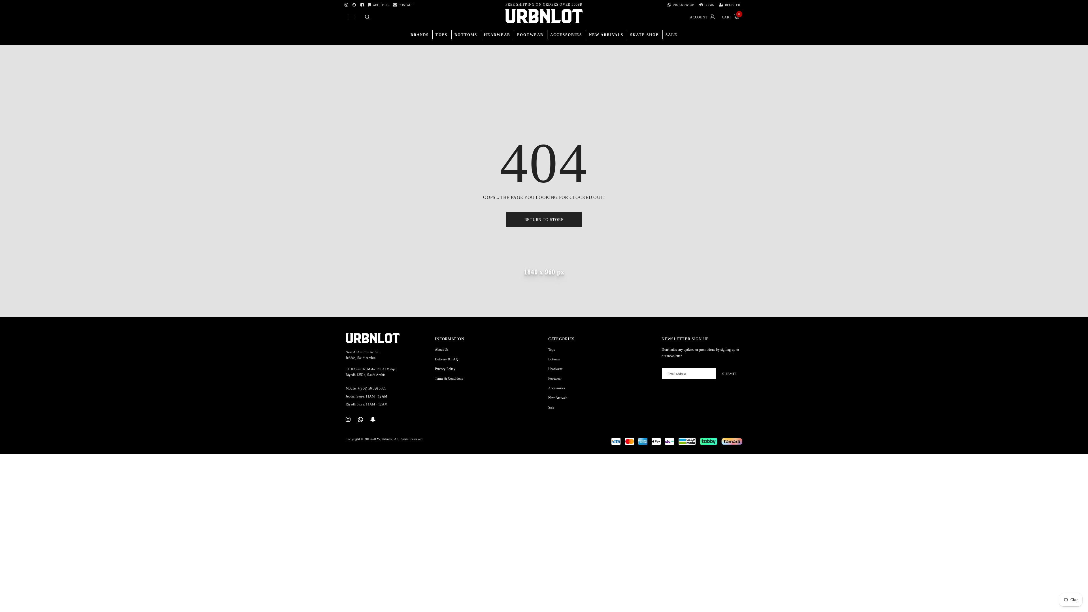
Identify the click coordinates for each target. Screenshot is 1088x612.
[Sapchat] (354, 4)
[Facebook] (362, 4)
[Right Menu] (350, 16)
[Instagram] (346, 4)
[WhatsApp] (360, 419)
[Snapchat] (373, 419)
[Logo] (544, 16)
